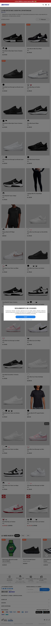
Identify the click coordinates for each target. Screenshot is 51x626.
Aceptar (25, 316)
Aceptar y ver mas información (26, 319)
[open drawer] (48, 4)
